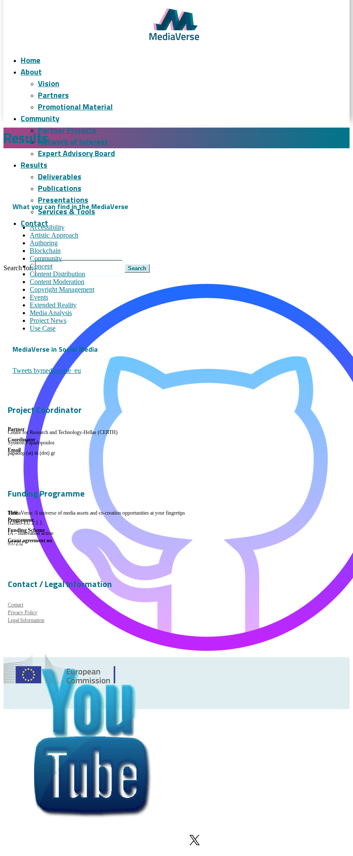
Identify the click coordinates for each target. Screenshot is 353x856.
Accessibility (47, 227)
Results (34, 165)
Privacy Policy (22, 612)
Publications (59, 188)
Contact (34, 223)
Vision (48, 83)
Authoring (44, 243)
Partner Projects (67, 130)
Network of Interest (73, 141)
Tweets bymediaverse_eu (46, 370)
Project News (48, 320)
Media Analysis (51, 312)
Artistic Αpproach (54, 235)
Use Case (43, 328)
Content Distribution (57, 274)
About (31, 72)
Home (30, 60)
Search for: (18, 268)
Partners (53, 95)
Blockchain (45, 250)
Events (39, 297)
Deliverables (59, 176)
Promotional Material (75, 106)
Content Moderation (57, 281)
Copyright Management (62, 289)
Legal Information (26, 620)
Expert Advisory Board (76, 153)
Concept (41, 266)
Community (40, 118)
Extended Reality (53, 305)
